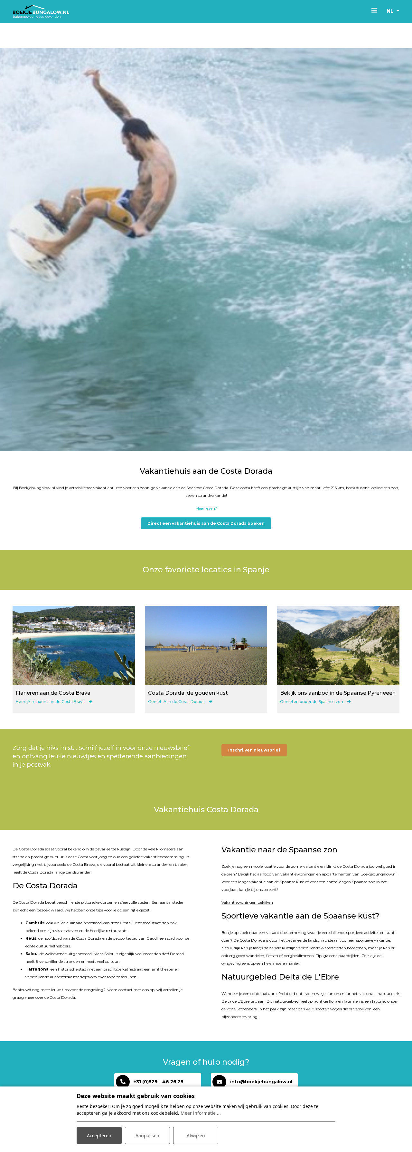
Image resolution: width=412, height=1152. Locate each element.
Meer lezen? (206, 508)
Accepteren (99, 1135)
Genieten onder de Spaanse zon (312, 701)
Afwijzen (196, 1135)
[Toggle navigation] (374, 10)
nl (391, 11)
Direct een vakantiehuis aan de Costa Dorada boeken (206, 523)
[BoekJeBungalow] (41, 11)
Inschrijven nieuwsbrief (254, 750)
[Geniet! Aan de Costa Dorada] (206, 645)
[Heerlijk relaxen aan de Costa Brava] (74, 645)
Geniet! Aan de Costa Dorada (177, 701)
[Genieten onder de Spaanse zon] (338, 645)
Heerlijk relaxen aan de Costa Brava (51, 701)
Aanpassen (147, 1135)
